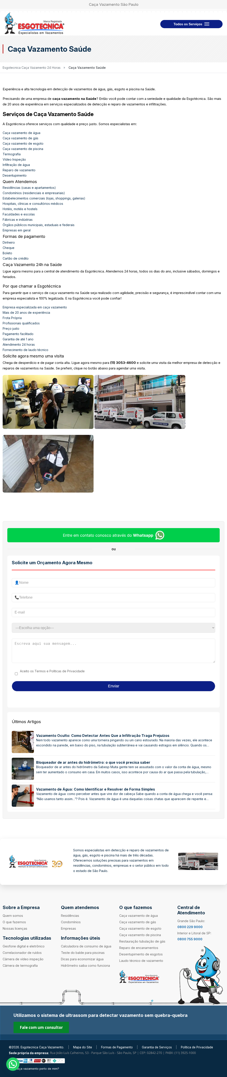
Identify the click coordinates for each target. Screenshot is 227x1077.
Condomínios (71, 922)
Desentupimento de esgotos (141, 954)
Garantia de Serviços (157, 1047)
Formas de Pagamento (117, 1047)
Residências (70, 915)
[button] (13, 1064)
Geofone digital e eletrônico (24, 946)
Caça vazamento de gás (20, 138)
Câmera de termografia (20, 965)
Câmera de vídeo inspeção (23, 959)
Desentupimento (15, 175)
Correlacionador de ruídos (22, 953)
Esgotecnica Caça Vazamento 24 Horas (32, 67)
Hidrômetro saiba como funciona (85, 965)
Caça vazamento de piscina (23, 149)
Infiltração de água (16, 165)
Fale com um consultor (41, 1027)
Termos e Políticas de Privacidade (60, 671)
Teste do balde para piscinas (83, 953)
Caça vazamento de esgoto (23, 143)
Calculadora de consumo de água (86, 946)
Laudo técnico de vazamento (141, 961)
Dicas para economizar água (82, 959)
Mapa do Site (82, 1047)
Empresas (68, 928)
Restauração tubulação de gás (142, 941)
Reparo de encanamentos (138, 948)
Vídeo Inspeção (14, 159)
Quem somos (13, 915)
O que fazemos (14, 922)
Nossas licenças (15, 928)
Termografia (12, 154)
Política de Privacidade (197, 1047)
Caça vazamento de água (21, 133)
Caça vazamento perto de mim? (37, 1068)
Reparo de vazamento (19, 170)
